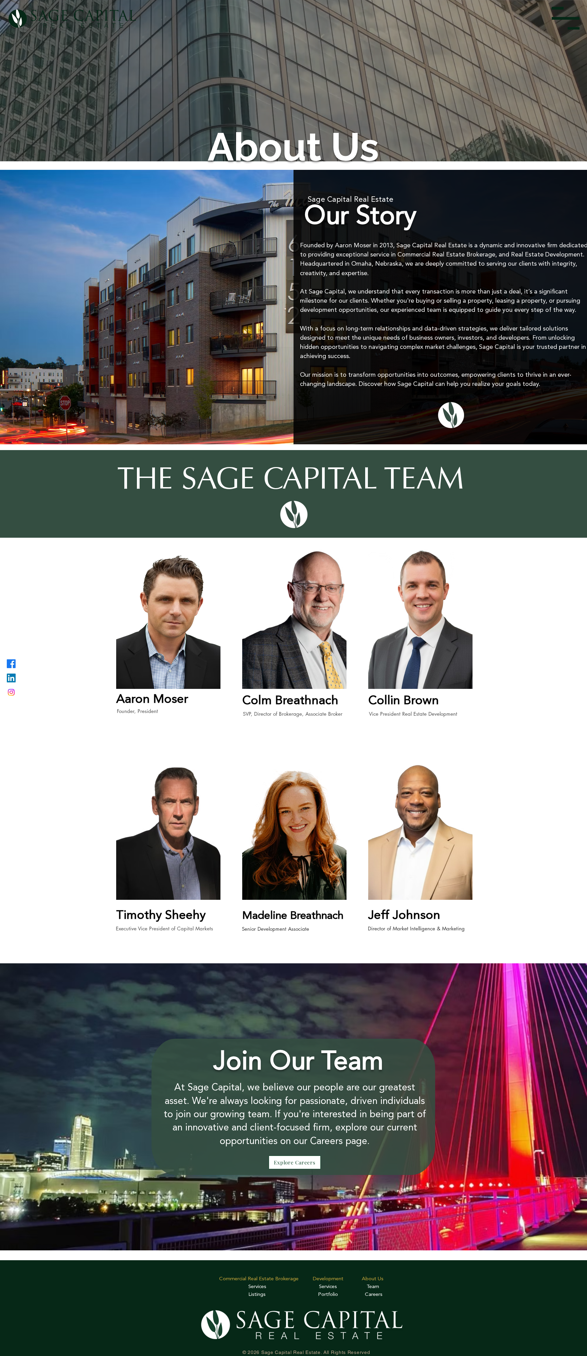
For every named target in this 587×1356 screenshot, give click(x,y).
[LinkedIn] (11, 678)
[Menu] (565, 18)
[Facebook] (11, 663)
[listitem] (167, 645)
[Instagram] (11, 692)
